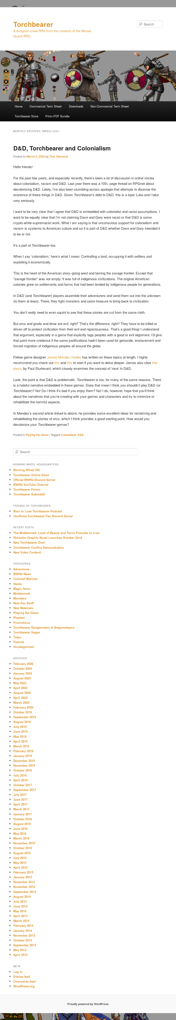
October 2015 (22, 848)
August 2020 (22, 692)
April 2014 (20, 916)
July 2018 (20, 775)
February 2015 (23, 872)
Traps (17, 637)
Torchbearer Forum (27, 489)
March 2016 (21, 838)
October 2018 (22, 770)
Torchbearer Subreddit (29, 494)
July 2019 (20, 726)
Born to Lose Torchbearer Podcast (37, 511)
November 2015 (24, 843)
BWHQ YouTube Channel (30, 484)
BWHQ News (22, 574)
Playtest (19, 617)
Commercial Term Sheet (46, 106)
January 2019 (22, 756)
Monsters (19, 598)
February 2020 (23, 707)
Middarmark (21, 593)
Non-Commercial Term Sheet (110, 106)
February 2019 (23, 751)
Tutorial (18, 642)
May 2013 (19, 950)
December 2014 (24, 882)
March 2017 (21, 809)
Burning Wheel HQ (26, 470)
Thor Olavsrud (58, 156)
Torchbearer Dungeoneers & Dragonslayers (43, 627)
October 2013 (22, 940)
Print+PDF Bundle (57, 116)
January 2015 (22, 877)
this (57, 362)
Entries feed (21, 976)
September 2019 (24, 717)
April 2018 (20, 780)
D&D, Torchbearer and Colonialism (62, 148)
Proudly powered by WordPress (88, 1004)
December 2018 (24, 760)
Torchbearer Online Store (31, 475)
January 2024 (22, 673)
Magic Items (21, 588)
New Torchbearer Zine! (29, 542)
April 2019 (20, 741)
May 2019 (19, 736)
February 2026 (23, 663)
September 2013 (24, 945)
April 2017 (20, 804)
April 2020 (20, 697)
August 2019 (22, 722)
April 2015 (20, 867)
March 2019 (21, 746)
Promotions (21, 622)
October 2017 (22, 785)
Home (18, 106)
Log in (17, 971)
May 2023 (19, 683)
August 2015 (22, 853)
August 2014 (22, 896)
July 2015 (20, 858)
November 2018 (24, 765)
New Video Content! (27, 552)
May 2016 (19, 833)
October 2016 (22, 819)
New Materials (23, 608)
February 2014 (23, 925)
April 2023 (20, 688)
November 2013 (24, 935)
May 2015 (19, 862)
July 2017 (20, 794)
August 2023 (22, 678)
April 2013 (20, 954)
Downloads (76, 106)
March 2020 (21, 702)
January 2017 (22, 814)
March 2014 (21, 920)
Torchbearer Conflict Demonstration (38, 547)
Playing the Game (37, 435)
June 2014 (20, 906)
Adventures (21, 569)
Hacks (17, 584)
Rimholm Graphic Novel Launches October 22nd (47, 537)
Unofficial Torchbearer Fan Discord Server (43, 516)
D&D (80, 435)
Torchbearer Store (26, 116)
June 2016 (20, 828)
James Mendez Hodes (64, 357)
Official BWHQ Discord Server (34, 480)
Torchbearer (33, 24)
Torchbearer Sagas (26, 632)
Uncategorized (23, 646)
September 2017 (24, 790)
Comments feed (24, 981)
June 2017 (20, 799)
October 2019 (22, 712)
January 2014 (22, 930)
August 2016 (22, 824)
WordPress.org (24, 986)
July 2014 (20, 901)
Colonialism (68, 435)
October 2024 (22, 668)
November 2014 (24, 886)
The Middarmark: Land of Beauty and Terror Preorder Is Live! (56, 533)
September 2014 (24, 892)
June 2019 (20, 731)
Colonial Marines (25, 578)
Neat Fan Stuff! (23, 603)
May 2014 (19, 911)
